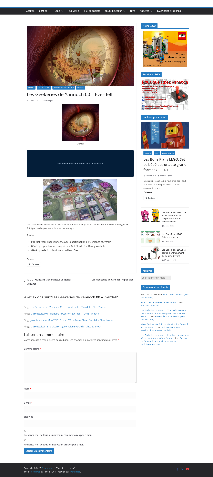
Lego (57, 11)
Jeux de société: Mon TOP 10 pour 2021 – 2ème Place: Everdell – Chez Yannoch (72, 320)
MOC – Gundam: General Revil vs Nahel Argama (49, 281)
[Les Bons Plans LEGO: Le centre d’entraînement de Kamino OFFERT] (150, 254)
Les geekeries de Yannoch (64, 88)
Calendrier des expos (169, 11)
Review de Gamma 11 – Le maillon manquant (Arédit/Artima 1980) (164, 341)
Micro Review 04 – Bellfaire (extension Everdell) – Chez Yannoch (64, 313)
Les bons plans (168, 153)
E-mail (28, 402)
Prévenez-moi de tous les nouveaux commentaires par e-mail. (58, 435)
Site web (28, 416)
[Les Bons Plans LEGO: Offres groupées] (150, 238)
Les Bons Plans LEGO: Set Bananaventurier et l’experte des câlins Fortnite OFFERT (174, 217)
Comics (43, 11)
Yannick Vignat (47, 100)
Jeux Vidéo (73, 11)
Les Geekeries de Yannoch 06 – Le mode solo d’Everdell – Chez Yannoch (69, 307)
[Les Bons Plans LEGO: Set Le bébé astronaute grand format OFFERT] (165, 135)
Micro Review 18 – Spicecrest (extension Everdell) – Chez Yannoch (65, 326)
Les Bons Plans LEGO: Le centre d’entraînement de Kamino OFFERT (174, 252)
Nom (27, 388)
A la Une (31, 88)
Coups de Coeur (113, 11)
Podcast (144, 11)
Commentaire (32, 348)
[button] (48, 11)
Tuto (132, 11)
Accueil (30, 11)
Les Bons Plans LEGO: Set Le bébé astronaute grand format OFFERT (164, 164)
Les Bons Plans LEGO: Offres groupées (172, 235)
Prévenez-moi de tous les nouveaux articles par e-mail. (54, 444)
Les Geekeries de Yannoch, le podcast (112, 279)
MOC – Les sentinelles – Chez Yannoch (159, 302)
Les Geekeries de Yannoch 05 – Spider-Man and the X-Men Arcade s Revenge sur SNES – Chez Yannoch (164, 313)
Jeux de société (92, 11)
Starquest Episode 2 (150, 305)
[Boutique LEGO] (165, 94)
